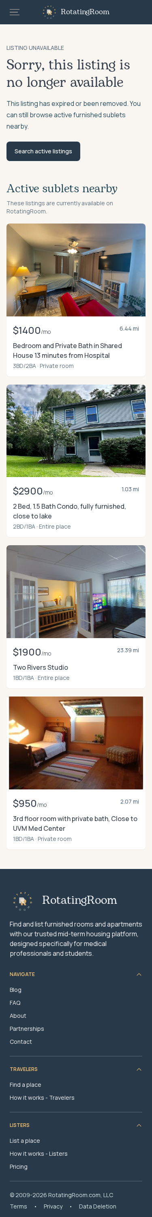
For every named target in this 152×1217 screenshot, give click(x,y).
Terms (18, 1206)
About (18, 1015)
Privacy (53, 1206)
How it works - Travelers (42, 1097)
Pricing (19, 1166)
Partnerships (27, 1028)
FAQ (15, 1002)
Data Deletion (97, 1206)
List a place (25, 1140)
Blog (15, 989)
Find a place (25, 1084)
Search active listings (43, 151)
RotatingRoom (85, 12)
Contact (21, 1041)
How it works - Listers (39, 1153)
